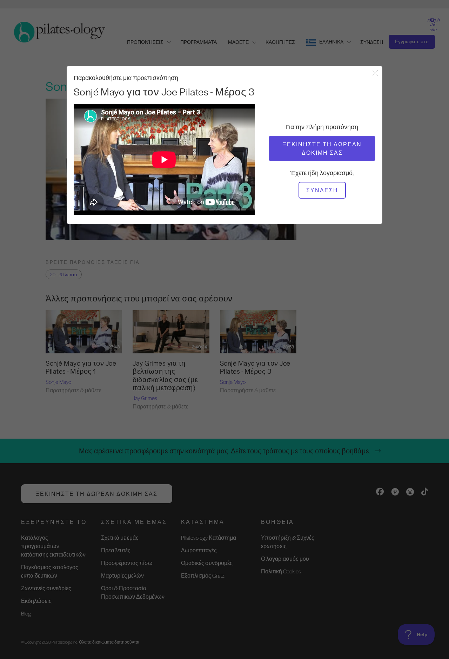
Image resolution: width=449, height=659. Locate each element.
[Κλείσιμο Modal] (375, 73)
